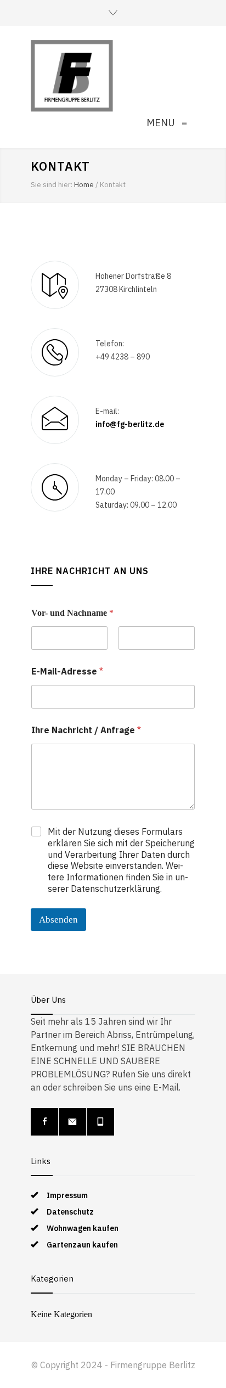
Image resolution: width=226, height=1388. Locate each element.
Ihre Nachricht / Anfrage (86, 730)
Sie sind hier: (51, 184)
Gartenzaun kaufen (82, 1245)
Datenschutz (70, 1212)
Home (84, 184)
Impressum (67, 1195)
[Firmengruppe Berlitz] (72, 75)
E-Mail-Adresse (67, 671)
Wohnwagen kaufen (82, 1228)
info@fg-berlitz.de (129, 424)
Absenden (58, 919)
